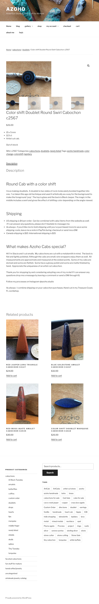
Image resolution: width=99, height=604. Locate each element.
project (71, 526)
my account (51, 26)
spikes (11, 544)
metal (46, 521)
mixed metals (57, 521)
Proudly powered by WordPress (18, 598)
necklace (70, 521)
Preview (61, 526)
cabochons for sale (51, 498)
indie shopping (50, 517)
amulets (12, 484)
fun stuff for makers (13, 564)
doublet (73, 507)
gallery (28, 26)
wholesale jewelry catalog (15, 578)
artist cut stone (69, 489)
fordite (46, 512)
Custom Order (50, 507)
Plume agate (49, 526)
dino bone (63, 507)
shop (40, 26)
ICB (85, 512)
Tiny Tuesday (14, 549)
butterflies (13, 489)
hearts (11, 512)
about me (10, 32)
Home (8, 26)
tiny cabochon (49, 540)
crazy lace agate (78, 503)
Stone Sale (75, 535)
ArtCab (47, 489)
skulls (11, 539)
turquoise (12, 553)
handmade (57, 512)
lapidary (28, 154)
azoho (15, 9)
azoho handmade (75, 151)
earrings (83, 507)
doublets (26, 50)
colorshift (18, 154)
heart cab (69, 512)
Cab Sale (66, 498)
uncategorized (11, 573)
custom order (14, 498)
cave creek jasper (51, 503)
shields (11, 535)
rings (79, 526)
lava (82, 517)
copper (65, 503)
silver (46, 531)
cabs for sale (78, 498)
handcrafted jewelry (13, 568)
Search (50, 472)
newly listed (55, 151)
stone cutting (62, 535)
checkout (67, 26)
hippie (78, 512)
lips (10, 516)
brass (71, 493)
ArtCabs (56, 489)
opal (79, 521)
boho (63, 493)
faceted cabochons (13, 559)
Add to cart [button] (11, 375)
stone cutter (49, 535)
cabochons (16, 50)
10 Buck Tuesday (16, 480)
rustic (86, 526)
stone (83, 531)
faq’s (21, 32)
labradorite (63, 517)
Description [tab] (11, 163)
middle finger (14, 526)
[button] (88, 65)
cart (78, 26)
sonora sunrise (58, 531)
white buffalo (75, 540)
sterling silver (72, 531)
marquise (12, 521)
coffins (11, 493)
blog (18, 26)
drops (11, 507)
